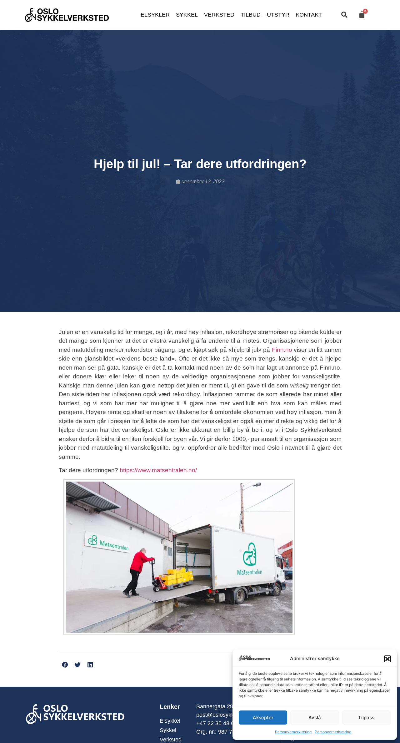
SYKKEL (187, 15)
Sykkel (168, 730)
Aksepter (263, 717)
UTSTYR (278, 15)
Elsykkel (170, 721)
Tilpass (366, 717)
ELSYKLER (155, 15)
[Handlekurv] (362, 14)
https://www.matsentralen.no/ (158, 470)
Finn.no (282, 349)
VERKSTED (219, 15)
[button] (387, 659)
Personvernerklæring (293, 732)
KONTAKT (309, 15)
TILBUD (251, 15)
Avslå (314, 717)
